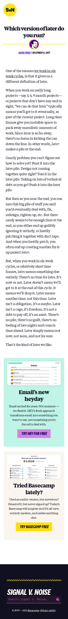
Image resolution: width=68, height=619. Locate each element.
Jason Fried (24, 52)
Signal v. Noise (10, 10)
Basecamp (33, 610)
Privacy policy (47, 610)
